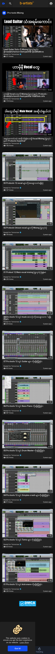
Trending (39, 652)
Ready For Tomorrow (11, 54)
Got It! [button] (18, 648)
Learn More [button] (24, 642)
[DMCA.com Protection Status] (27, 603)
